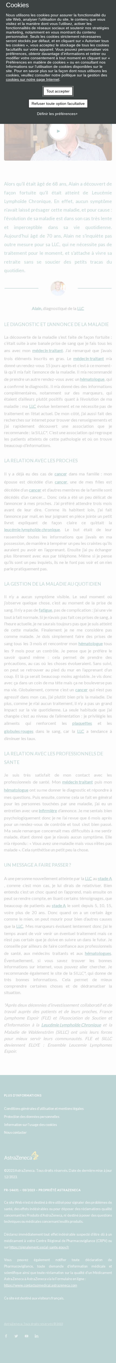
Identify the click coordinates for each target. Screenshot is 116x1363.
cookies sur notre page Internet (32, 79)
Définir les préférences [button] (56, 114)
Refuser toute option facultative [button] (58, 103)
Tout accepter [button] (58, 91)
